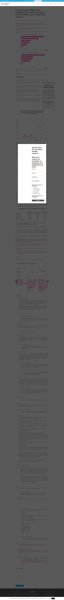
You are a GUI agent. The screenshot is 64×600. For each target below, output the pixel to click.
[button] (62, 4)
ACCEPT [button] (53, 598)
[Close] (46, 144)
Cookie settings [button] (48, 598)
